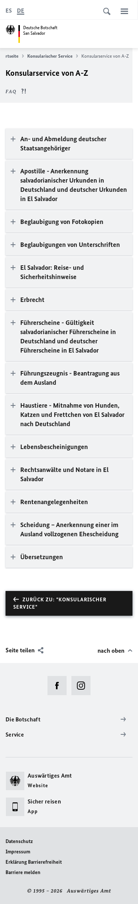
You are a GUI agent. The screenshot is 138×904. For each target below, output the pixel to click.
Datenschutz (19, 841)
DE (20, 10)
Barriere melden (23, 872)
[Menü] (124, 11)
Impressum (18, 852)
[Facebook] (59, 685)
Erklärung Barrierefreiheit (34, 862)
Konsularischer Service (49, 56)
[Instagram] (83, 685)
